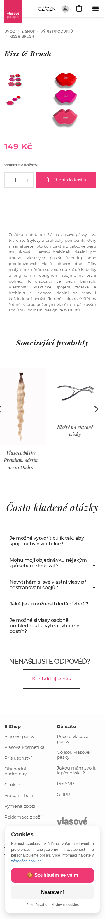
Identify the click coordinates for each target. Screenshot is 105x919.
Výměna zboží (19, 806)
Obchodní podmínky (15, 771)
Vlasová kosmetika (24, 747)
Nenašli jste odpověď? (49, 661)
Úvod (9, 31)
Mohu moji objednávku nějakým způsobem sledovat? (48, 562)
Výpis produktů (57, 31)
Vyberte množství (21, 165)
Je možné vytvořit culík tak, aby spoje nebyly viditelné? (47, 540)
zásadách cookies (26, 861)
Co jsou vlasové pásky (73, 755)
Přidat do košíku (70, 179)
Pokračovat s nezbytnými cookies (52, 905)
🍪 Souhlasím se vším (52, 875)
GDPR (63, 794)
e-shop (28, 31)
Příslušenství (18, 758)
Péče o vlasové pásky (72, 739)
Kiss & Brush (21, 36)
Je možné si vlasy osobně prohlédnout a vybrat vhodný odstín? (44, 625)
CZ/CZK (46, 9)
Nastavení (52, 892)
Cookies (12, 784)
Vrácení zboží (18, 795)
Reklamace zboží (22, 816)
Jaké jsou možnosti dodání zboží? (49, 604)
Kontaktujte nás (51, 679)
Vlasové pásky (19, 736)
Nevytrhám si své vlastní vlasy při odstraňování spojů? (49, 584)
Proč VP (65, 783)
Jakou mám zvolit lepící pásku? (76, 770)
